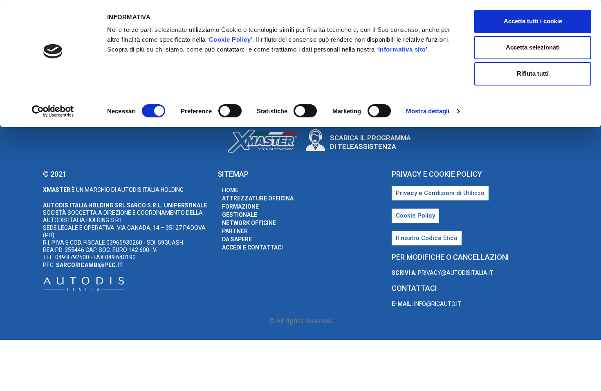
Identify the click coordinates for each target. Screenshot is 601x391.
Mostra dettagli (428, 111)
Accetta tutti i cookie (533, 21)
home (230, 190)
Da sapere (237, 239)
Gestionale (239, 214)
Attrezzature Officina (258, 198)
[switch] (230, 110)
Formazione (240, 206)
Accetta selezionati (533, 47)
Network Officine (249, 223)
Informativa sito (402, 49)
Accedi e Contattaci (252, 247)
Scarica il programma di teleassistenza (370, 142)
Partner (235, 231)
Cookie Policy (230, 39)
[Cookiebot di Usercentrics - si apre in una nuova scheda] (53, 111)
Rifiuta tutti (533, 73)
